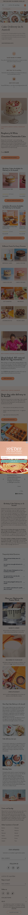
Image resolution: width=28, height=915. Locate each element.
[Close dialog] (26, 442)
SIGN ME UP (14, 461)
